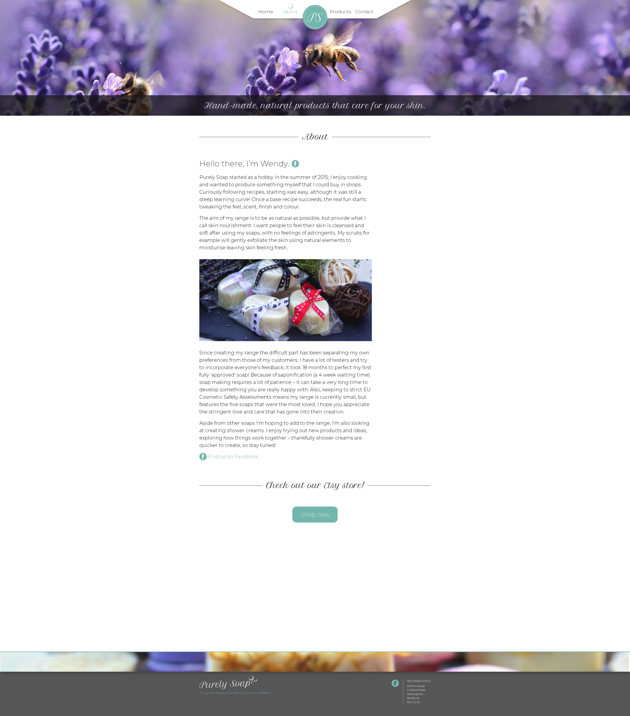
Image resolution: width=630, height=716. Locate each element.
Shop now (315, 514)
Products (339, 12)
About (290, 12)
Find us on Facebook (233, 457)
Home (265, 12)
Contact (364, 12)
